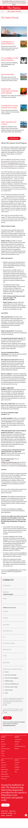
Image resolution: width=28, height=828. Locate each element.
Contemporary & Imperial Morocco (7, 43)
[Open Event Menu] (2, 11)
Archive (17, 744)
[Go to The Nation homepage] (14, 8)
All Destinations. (22, 465)
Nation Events (4, 769)
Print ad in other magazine (11, 678)
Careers (3, 815)
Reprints (17, 748)
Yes (6, 705)
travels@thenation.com (14, 163)
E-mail (7, 672)
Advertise (3, 767)
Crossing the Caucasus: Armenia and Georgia (9, 106)
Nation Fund (9, 815)
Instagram (17, 767)
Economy (3, 744)
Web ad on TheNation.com (12, 684)
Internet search (9, 690)
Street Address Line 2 (8, 630)
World (2, 741)
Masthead (17, 741)
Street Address (6, 624)
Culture (3, 746)
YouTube (17, 769)
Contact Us (4, 764)
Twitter (16, 764)
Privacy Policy (4, 811)
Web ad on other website (11, 687)
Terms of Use (12, 811)
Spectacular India (7, 74)
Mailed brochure (9, 681)
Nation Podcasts (5, 776)
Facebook (17, 762)
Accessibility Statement (7, 813)
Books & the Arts (5, 748)
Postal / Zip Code (7, 649)
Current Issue (18, 739)
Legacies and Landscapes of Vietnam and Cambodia (9, 91)
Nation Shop (4, 771)
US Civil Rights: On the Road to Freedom (9, 59)
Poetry (2, 753)
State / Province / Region (9, 643)
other (6, 693)
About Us (3, 762)
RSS (16, 771)
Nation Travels (4, 774)
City (4, 637)
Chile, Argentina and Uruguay (8, 123)
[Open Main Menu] (2, 7)
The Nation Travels (14, 11)
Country (5, 655)
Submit (7, 718)
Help (15, 813)
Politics (3, 739)
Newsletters (4, 778)
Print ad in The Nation (10, 675)
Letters (3, 755)
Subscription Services (20, 746)
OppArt (3, 751)
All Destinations (14, 138)
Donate (5, 805)
